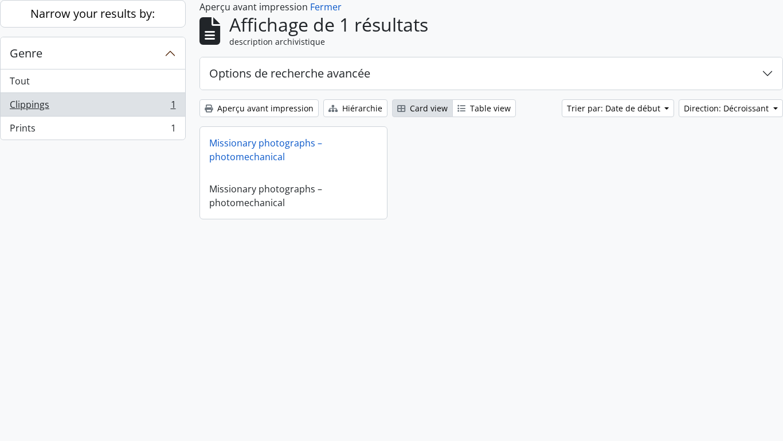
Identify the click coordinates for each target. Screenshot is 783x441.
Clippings (92, 107)
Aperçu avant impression (264, 108)
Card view (428, 108)
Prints (92, 131)
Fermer (326, 7)
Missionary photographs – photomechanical (265, 150)
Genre (26, 53)
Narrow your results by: (92, 13)
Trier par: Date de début (615, 108)
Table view (489, 108)
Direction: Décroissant (727, 108)
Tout (20, 81)
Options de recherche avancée (289, 73)
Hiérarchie (361, 108)
